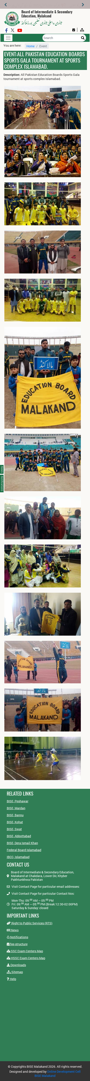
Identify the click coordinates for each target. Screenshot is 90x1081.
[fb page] (6, 30)
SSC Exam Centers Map (26, 951)
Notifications (18, 937)
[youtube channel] (19, 30)
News (14, 930)
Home (30, 46)
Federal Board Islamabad (24, 850)
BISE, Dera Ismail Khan (22, 843)
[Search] (82, 38)
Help (12, 979)
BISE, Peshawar (17, 801)
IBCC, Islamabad (18, 857)
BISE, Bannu (15, 815)
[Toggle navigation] (8, 37)
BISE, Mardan (16, 808)
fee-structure (18, 944)
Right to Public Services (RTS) (31, 923)
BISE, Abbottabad (19, 836)
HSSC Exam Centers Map (27, 958)
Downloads (18, 965)
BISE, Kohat (15, 822)
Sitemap (17, 972)
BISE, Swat (14, 829)
